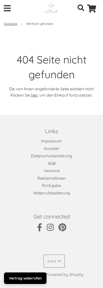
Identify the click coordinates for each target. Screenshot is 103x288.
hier (34, 95)
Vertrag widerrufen (25, 278)
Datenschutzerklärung (51, 155)
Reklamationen (52, 178)
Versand (52, 170)
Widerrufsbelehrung (51, 192)
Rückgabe (51, 185)
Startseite (10, 24)
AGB (52, 163)
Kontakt (51, 148)
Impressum (51, 140)
